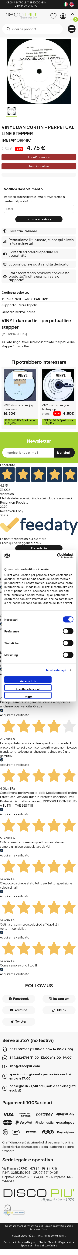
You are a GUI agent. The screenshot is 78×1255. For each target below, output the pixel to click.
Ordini (45, 1229)
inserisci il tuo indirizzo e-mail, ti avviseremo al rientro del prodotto (34, 199)
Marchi (42, 1242)
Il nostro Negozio (27, 1242)
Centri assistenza (15, 1226)
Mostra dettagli (56, 670)
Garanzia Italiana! (22, 231)
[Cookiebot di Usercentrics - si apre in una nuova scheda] (56, 555)
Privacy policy (34, 1226)
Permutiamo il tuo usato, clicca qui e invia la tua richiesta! (41, 241)
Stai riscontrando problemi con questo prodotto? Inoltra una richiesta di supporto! (39, 276)
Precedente (39, 548)
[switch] (68, 631)
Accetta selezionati (27, 688)
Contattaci (9, 1242)
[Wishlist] (53, 16)
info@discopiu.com (24, 1066)
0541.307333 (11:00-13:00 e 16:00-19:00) (41, 1049)
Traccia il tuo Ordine (46, 1245)
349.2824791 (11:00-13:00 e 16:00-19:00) (41, 1058)
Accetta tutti (28, 681)
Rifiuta (28, 696)
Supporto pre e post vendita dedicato (38, 264)
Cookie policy (51, 1226)
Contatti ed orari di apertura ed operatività (33, 254)
